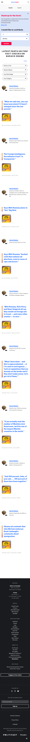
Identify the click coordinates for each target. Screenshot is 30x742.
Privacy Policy (15, 720)
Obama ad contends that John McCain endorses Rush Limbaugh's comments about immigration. (14, 531)
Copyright (15, 724)
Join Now (6, 43)
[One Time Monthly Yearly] (15, 38)
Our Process (15, 648)
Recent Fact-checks (15, 668)
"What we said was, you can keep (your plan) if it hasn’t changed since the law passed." (16, 105)
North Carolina (15, 632)
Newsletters (15, 659)
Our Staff (15, 649)
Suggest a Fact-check (15, 675)
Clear (25, 61)
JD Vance (15, 608)
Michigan (15, 627)
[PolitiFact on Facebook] (15, 691)
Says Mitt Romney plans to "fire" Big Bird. (15, 209)
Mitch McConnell (15, 609)
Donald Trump (15, 606)
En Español (15, 651)
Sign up (15, 706)
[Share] (26, 738)
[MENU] (2, 2)
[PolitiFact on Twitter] (12, 691)
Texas (15, 636)
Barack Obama (13, 86)
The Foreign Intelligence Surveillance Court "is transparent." (14, 156)
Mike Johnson (15, 611)
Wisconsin (15, 640)
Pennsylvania (15, 634)
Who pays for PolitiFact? (15, 653)
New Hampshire (15, 629)
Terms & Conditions (15, 715)
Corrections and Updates (15, 657)
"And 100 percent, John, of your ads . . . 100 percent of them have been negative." (16, 478)
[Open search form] (28, 2)
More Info (4, 25)
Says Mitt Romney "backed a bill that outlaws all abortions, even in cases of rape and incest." (16, 258)
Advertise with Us (15, 655)
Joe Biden (15, 613)
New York (15, 630)
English (10, 7)
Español (19, 7)
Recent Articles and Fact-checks (15, 667)
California (15, 621)
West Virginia (15, 638)
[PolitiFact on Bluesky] (18, 691)
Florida (15, 623)
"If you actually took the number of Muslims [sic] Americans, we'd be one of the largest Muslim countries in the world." (15, 426)
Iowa (15, 625)
